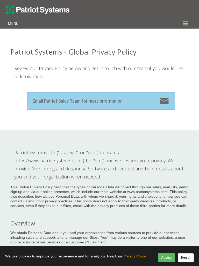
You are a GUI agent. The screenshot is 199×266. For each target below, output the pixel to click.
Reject (185, 257)
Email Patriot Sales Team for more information (78, 101)
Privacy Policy (134, 256)
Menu (13, 23)
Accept (166, 257)
